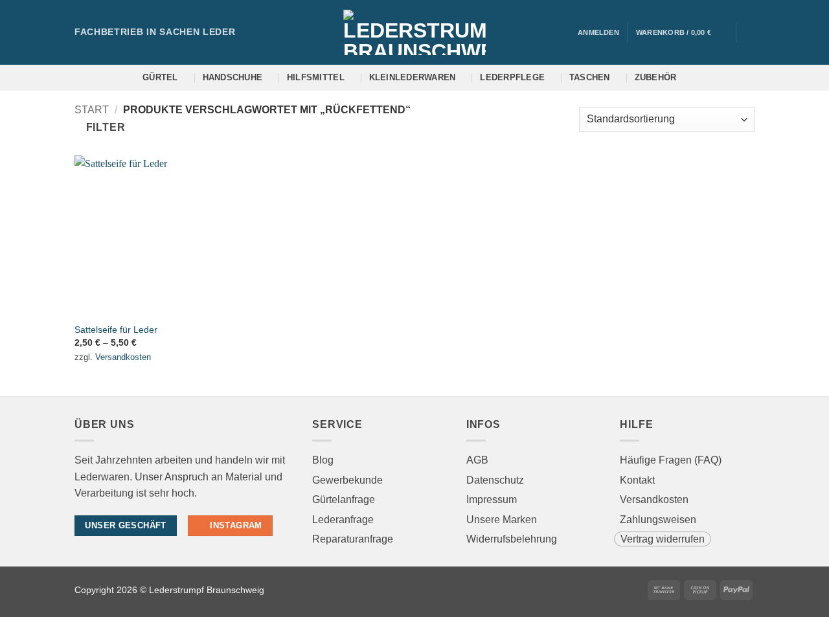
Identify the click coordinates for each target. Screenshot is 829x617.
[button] (681, 32)
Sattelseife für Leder (115, 329)
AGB (477, 460)
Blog (323, 460)
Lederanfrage (343, 519)
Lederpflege (512, 77)
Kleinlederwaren (412, 77)
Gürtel (160, 77)
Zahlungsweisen (658, 519)
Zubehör (656, 77)
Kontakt (637, 480)
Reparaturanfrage (352, 538)
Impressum (491, 499)
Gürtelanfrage (343, 499)
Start (91, 109)
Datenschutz (495, 480)
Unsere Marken (501, 519)
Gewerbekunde (347, 480)
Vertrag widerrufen (662, 538)
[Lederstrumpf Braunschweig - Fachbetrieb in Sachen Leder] (414, 32)
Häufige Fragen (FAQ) (670, 460)
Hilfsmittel (316, 77)
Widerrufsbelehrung (511, 538)
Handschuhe (233, 77)
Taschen (589, 77)
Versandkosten (123, 357)
